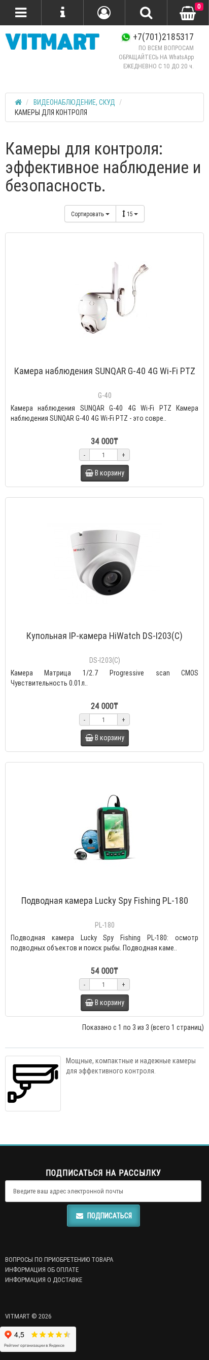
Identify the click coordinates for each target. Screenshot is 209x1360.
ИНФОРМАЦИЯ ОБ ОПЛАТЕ (42, 1269)
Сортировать (88, 214)
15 (130, 214)
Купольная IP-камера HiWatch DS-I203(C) (104, 636)
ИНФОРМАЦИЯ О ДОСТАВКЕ (43, 1279)
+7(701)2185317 (162, 37)
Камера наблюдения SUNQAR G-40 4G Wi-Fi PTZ (104, 371)
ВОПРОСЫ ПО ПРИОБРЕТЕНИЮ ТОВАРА (59, 1259)
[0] (187, 13)
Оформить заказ (109, 358)
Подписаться (109, 1215)
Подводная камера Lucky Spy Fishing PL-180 (104, 900)
